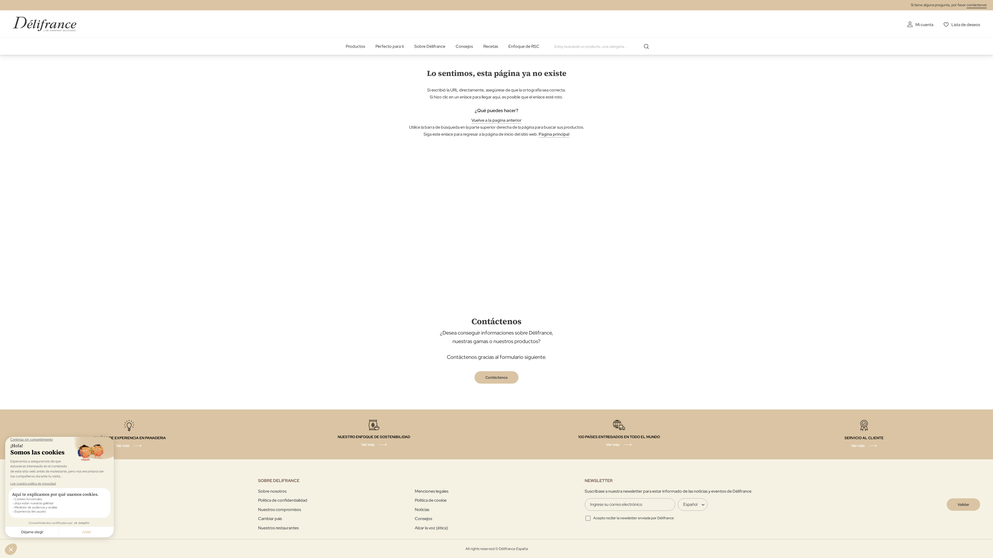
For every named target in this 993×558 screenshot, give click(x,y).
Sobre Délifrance (429, 46)
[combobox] (603, 46)
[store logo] (44, 24)
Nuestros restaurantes (278, 528)
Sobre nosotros (272, 491)
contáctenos (977, 5)
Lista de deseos (965, 24)
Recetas (490, 46)
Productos (355, 46)
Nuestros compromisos (279, 509)
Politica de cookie (431, 500)
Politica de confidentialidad (282, 500)
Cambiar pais (270, 518)
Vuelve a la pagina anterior (496, 120)
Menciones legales (431, 491)
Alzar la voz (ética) (431, 528)
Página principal (554, 134)
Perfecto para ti (389, 46)
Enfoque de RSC (523, 46)
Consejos (464, 46)
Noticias (422, 509)
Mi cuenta (924, 24)
